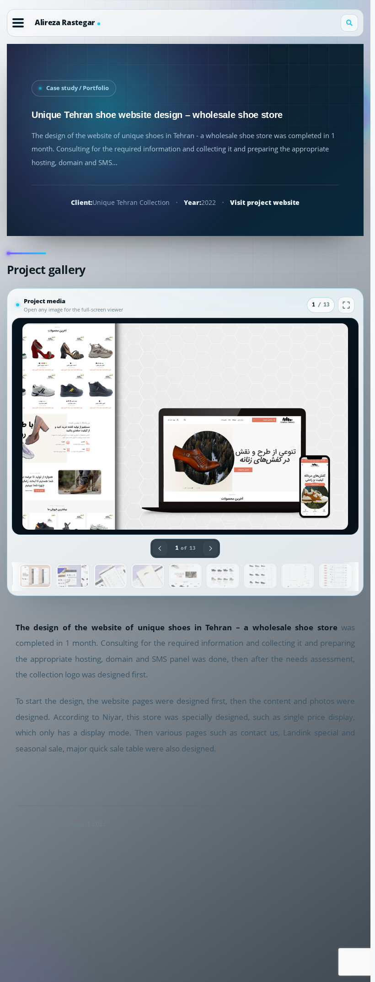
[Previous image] (160, 548)
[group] (185, 426)
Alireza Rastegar (65, 22)
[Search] (349, 23)
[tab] (35, 576)
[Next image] (210, 548)
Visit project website (265, 202)
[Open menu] (18, 22)
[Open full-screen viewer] (346, 305)
